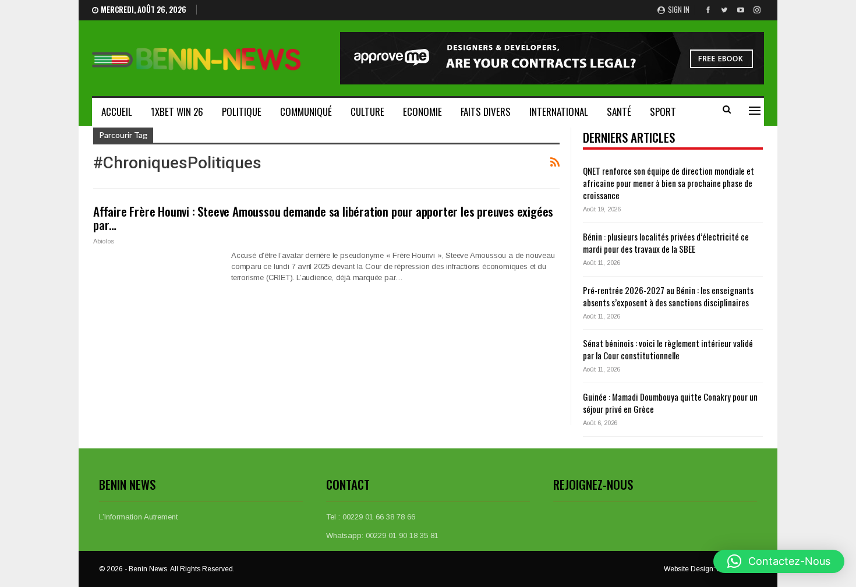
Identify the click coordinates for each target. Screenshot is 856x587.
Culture (367, 111)
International (558, 111)
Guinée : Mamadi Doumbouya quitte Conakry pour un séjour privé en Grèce (670, 402)
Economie (422, 111)
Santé (619, 111)
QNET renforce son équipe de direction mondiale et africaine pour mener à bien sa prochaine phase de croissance (668, 182)
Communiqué (306, 111)
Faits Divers (486, 111)
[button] (778, 561)
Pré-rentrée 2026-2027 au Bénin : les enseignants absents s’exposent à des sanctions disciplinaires (668, 296)
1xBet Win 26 (177, 111)
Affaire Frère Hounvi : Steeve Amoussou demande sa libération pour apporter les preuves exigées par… (323, 218)
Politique (241, 111)
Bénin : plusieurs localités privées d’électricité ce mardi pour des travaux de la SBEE (666, 242)
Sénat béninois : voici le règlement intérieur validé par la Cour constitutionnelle (668, 349)
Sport (663, 111)
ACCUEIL (116, 111)
